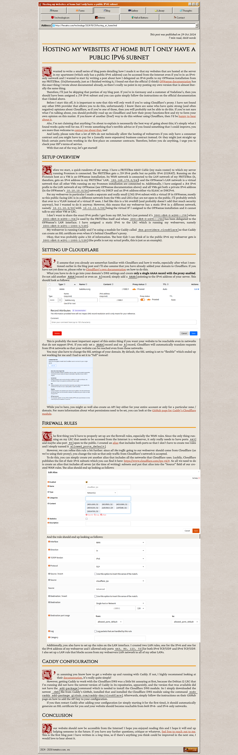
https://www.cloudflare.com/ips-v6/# (147, 460)
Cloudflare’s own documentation (106, 269)
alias (115, 442)
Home (55, 10)
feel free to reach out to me (178, 731)
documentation (72, 677)
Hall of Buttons (141, 17)
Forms (82, 10)
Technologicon (61, 17)
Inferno (101, 17)
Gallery (134, 10)
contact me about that (87, 130)
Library (161, 10)
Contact (181, 17)
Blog (108, 10)
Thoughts (187, 10)
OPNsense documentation (175, 81)
